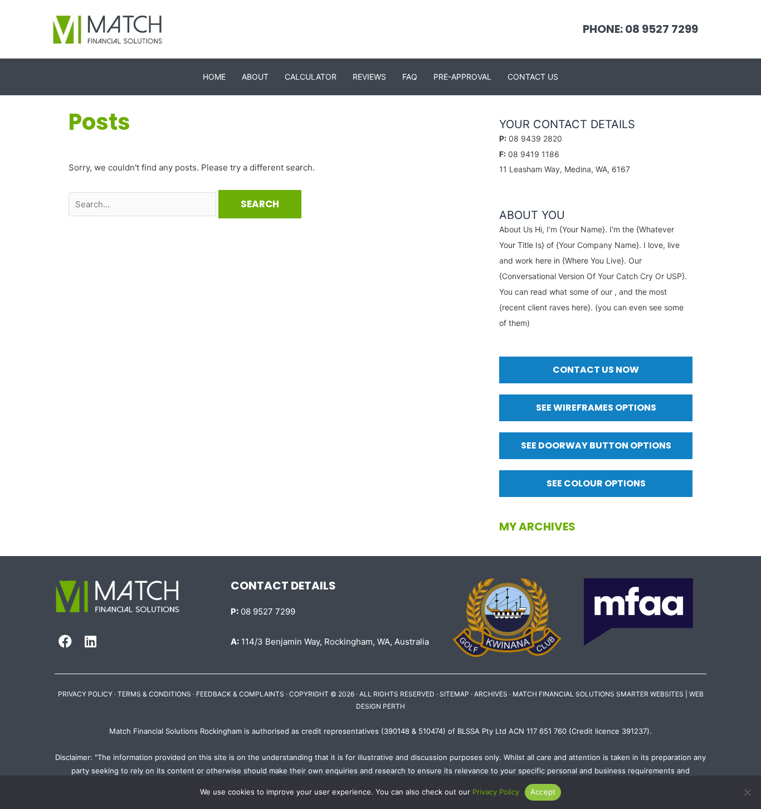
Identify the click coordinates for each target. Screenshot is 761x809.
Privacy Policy (495, 791)
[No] (747, 792)
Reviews (369, 76)
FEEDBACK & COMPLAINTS (240, 694)
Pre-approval (462, 76)
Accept (543, 791)
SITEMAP (454, 694)
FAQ (409, 76)
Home (214, 76)
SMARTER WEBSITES (650, 694)
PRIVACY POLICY (85, 694)
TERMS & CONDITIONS (154, 694)
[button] (65, 641)
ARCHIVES (491, 694)
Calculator (310, 76)
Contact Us (533, 76)
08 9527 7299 (263, 611)
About (255, 76)
